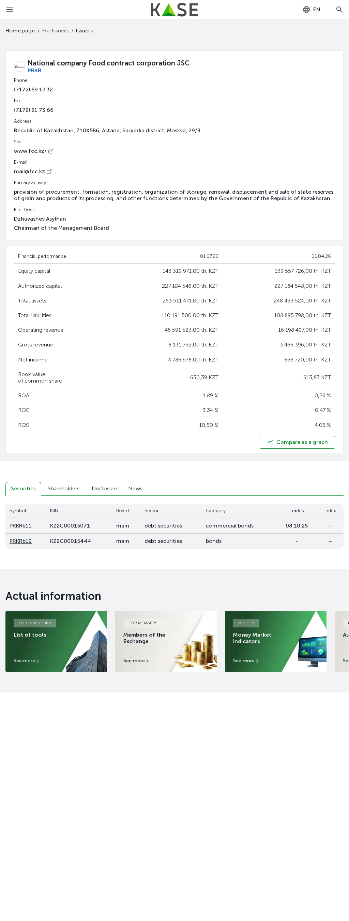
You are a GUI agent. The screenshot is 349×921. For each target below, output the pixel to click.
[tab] (23, 489)
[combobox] (311, 9)
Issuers (84, 30)
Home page (20, 30)
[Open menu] (9, 9)
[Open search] (339, 9)
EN (316, 9)
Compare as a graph (302, 442)
